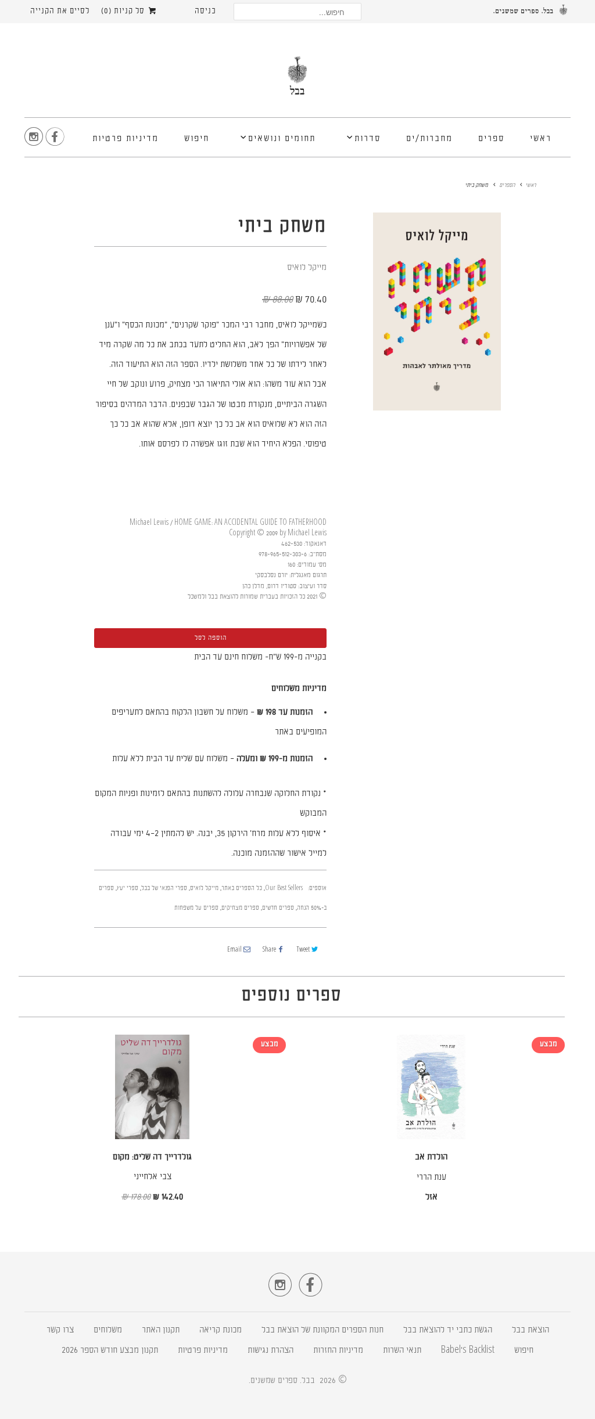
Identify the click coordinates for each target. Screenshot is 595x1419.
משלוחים (108, 1330)
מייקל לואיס (307, 268)
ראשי (540, 139)
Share (269, 950)
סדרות (367, 139)
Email (234, 950)
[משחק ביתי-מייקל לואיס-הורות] (437, 311)
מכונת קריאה (220, 1330)
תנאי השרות (402, 1351)
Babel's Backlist (467, 1351)
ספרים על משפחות (196, 908)
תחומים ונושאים (282, 139)
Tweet (303, 950)
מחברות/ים (429, 139)
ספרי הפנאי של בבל (164, 888)
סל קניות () (124, 11)
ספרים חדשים (278, 908)
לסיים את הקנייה (59, 11)
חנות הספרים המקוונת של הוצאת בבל (322, 1330)
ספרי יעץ (127, 888)
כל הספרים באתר (241, 888)
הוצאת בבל (530, 1330)
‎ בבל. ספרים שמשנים (283, 1380)
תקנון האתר (161, 1330)
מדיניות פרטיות (125, 139)
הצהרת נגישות (270, 1351)
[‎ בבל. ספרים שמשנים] (297, 80)
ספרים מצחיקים (240, 908)
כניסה (205, 11)
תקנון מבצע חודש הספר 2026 (110, 1351)
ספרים (491, 139)
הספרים (507, 185)
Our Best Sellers (284, 888)
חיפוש (196, 139)
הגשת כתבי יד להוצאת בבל (447, 1330)
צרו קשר (60, 1330)
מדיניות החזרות (338, 1351)
